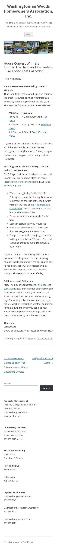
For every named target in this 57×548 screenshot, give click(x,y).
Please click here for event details (21, 181)
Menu (28, 34)
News (30, 338)
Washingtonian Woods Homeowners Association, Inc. (28, 11)
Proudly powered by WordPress (18, 542)
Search (7, 383)
